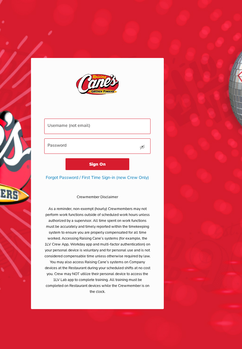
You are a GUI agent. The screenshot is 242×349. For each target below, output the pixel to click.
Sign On (97, 164)
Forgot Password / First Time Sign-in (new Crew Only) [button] (97, 177)
